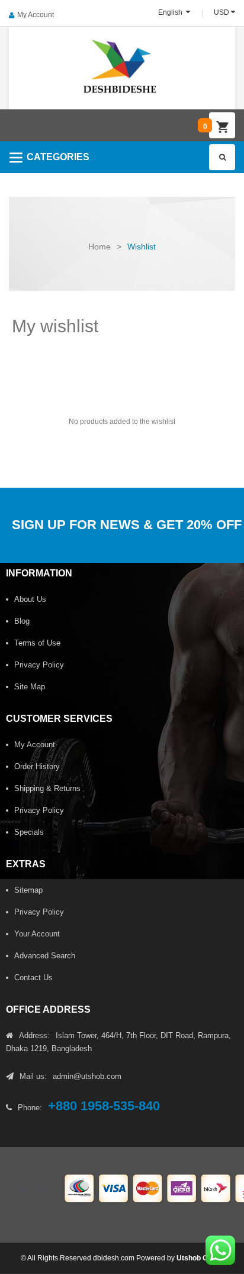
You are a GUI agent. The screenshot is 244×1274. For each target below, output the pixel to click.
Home (99, 246)
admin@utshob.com (87, 1076)
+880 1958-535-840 (104, 1105)
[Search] (222, 157)
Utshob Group (199, 1258)
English (171, 12)
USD (221, 12)
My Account (35, 15)
